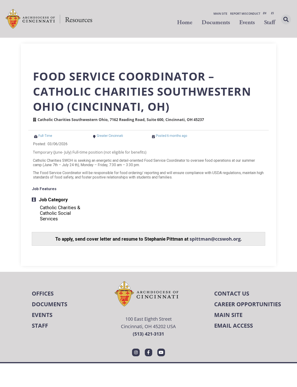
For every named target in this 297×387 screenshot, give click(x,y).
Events (247, 22)
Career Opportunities (247, 304)
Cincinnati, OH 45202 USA (148, 326)
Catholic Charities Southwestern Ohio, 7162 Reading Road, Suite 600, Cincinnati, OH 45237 (121, 119)
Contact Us (231, 293)
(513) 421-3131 (148, 334)
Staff (269, 22)
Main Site (220, 14)
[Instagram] (135, 352)
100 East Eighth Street (148, 319)
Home (184, 22)
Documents (216, 22)
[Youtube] (161, 352)
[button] (286, 19)
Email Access (233, 325)
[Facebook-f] (148, 352)
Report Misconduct (245, 14)
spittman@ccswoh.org (215, 239)
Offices (43, 293)
